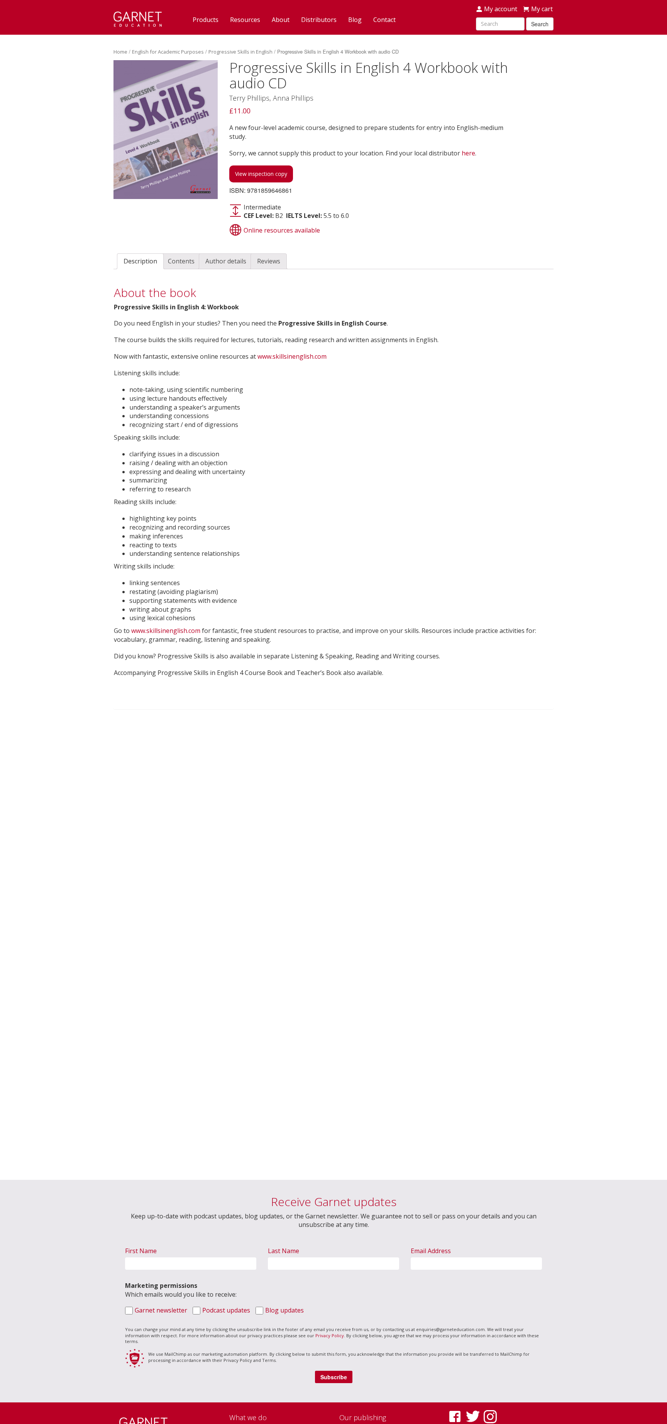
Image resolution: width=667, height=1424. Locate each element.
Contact (384, 19)
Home (120, 51)
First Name (141, 1251)
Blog (355, 19)
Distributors (319, 19)
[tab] (140, 261)
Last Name (283, 1251)
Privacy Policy (329, 1335)
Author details (225, 261)
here (468, 153)
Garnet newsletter (161, 1310)
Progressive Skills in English (240, 51)
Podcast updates (226, 1310)
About (280, 19)
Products (205, 19)
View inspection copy (261, 173)
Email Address (431, 1251)
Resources (245, 19)
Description (140, 261)
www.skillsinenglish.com (292, 356)
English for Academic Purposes (168, 51)
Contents (181, 261)
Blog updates (284, 1310)
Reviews (268, 261)
